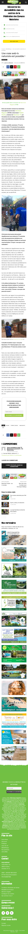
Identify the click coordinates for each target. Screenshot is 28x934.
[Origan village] (14, 561)
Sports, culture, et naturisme (17, 502)
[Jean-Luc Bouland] (3, 63)
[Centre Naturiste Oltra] (14, 743)
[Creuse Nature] (14, 662)
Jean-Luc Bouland (9, 62)
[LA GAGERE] (14, 577)
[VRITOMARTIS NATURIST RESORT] (14, 544)
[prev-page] (3, 517)
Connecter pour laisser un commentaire (11, 455)
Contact (4, 923)
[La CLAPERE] (14, 626)
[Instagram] (7, 913)
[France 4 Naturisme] (14, 694)
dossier (7, 425)
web (3, 427)
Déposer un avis (6, 925)
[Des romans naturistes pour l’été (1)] (5, 497)
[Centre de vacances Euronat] (14, 760)
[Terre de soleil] (14, 727)
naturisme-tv (22, 425)
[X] (11, 66)
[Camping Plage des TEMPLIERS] (14, 593)
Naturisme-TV (17, 115)
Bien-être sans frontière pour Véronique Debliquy (21, 485)
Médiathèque (9, 49)
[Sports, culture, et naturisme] (5, 504)
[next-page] (5, 517)
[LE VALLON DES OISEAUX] (14, 642)
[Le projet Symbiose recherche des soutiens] (5, 511)
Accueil (3, 49)
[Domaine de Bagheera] (14, 711)
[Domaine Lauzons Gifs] (14, 678)
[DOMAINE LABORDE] (14, 610)
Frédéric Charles (14, 425)
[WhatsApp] (18, 66)
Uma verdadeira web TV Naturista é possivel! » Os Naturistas (15, 449)
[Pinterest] (15, 66)
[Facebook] (8, 66)
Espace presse (8, 902)
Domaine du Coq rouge (18, 339)
